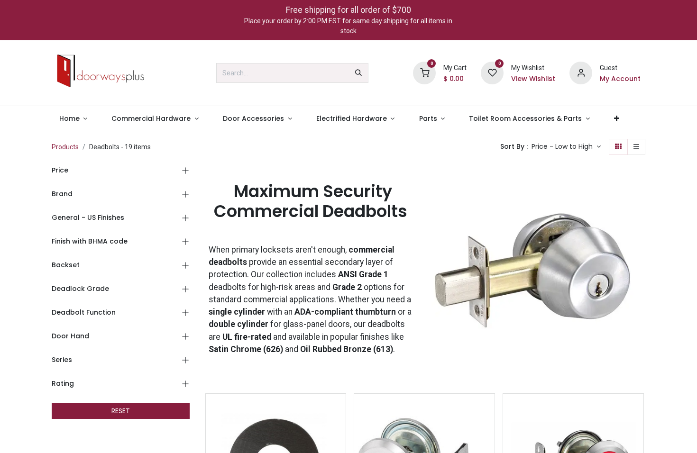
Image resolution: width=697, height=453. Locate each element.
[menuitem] (73, 118)
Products (65, 147)
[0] (424, 72)
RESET (120, 411)
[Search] (358, 72)
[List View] (636, 147)
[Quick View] (339, 409)
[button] (566, 147)
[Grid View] (618, 147)
